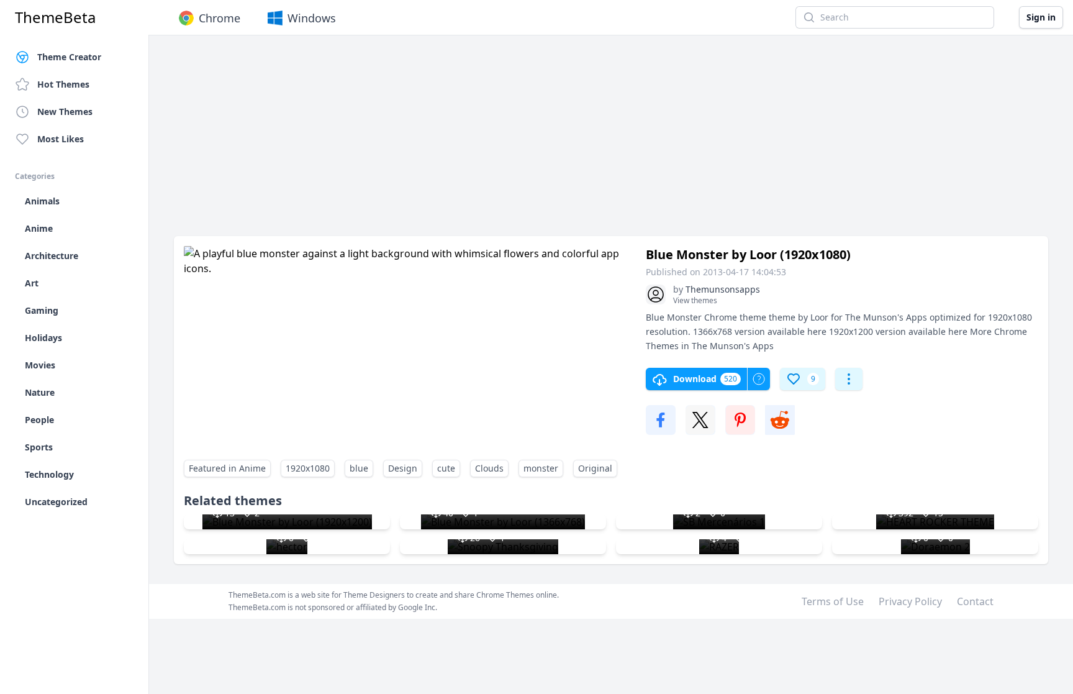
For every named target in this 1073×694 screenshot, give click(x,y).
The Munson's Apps (733, 346)
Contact (975, 601)
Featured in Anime (227, 468)
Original (595, 468)
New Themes (65, 111)
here (816, 331)
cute (446, 468)
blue (359, 468)
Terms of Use (833, 601)
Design (402, 468)
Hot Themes (63, 84)
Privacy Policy (910, 601)
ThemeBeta (55, 17)
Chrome (219, 18)
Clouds (489, 468)
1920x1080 (308, 468)
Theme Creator (69, 57)
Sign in (1041, 17)
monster (540, 468)
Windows (311, 18)
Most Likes (60, 139)
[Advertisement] (546, 142)
